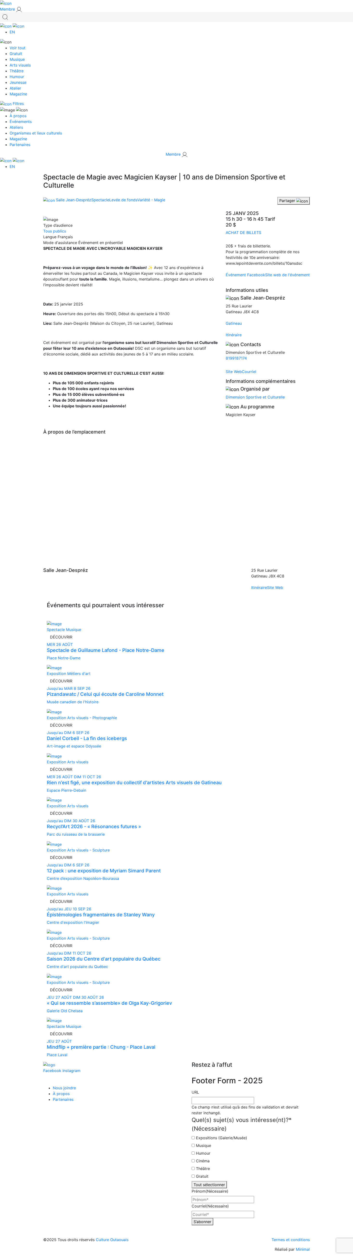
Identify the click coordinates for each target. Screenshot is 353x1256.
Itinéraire (234, 334)
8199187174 (236, 358)
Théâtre (17, 70)
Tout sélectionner (209, 1184)
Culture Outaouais (112, 1239)
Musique (17, 59)
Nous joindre (64, 1087)
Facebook (52, 1070)
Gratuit (16, 53)
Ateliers (16, 127)
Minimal (303, 1249)
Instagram (71, 1070)
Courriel (249, 371)
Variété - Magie (151, 199)
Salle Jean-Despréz (73, 199)
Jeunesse (18, 82)
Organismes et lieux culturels (36, 133)
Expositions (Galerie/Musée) (221, 1137)
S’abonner (202, 1221)
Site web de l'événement (287, 274)
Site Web (234, 371)
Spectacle (100, 199)
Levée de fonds (123, 199)
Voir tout (17, 47)
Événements (21, 121)
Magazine (18, 94)
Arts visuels (20, 65)
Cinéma (203, 1160)
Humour (17, 76)
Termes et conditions (291, 1239)
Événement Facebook (245, 274)
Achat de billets (243, 232)
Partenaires (20, 144)
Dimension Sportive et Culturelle (255, 397)
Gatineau (234, 323)
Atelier (15, 88)
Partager (287, 200)
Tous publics (54, 231)
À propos (18, 115)
